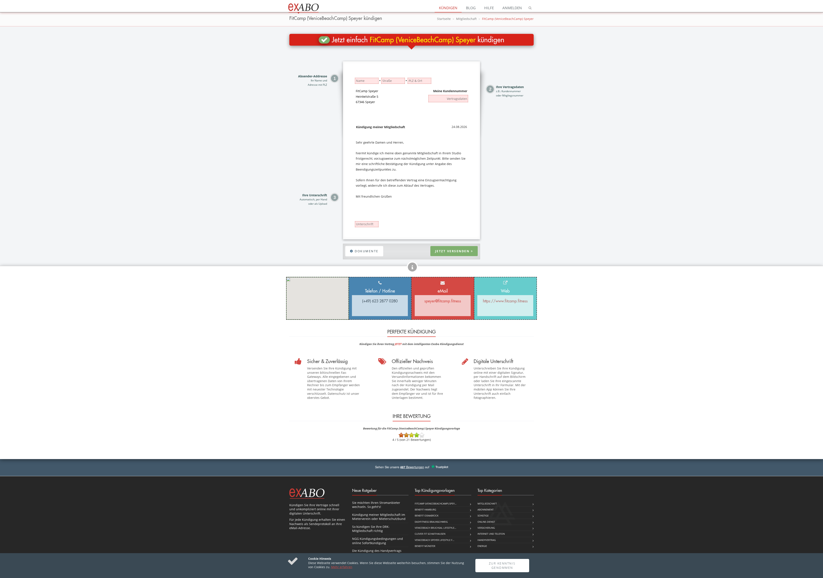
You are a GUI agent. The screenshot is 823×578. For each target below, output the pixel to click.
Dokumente (365, 251)
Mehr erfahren (341, 567)
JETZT (398, 344)
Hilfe (489, 7)
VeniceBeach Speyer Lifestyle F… (434, 540)
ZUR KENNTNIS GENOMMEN (502, 565)
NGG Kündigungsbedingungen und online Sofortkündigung (377, 541)
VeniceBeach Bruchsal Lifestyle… (435, 527)
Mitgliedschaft (466, 19)
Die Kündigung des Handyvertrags (376, 551)
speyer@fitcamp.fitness (442, 301)
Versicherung (486, 527)
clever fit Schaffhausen (430, 533)
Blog (471, 7)
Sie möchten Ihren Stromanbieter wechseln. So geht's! (376, 505)
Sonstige (483, 515)
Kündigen (448, 7)
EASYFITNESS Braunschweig (431, 521)
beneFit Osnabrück (427, 515)
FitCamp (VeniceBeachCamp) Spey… (436, 503)
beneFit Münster (425, 546)
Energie (482, 546)
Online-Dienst (486, 521)
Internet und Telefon (491, 533)
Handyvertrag (487, 540)
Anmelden (512, 7)
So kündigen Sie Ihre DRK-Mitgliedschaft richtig (371, 529)
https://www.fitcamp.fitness (505, 301)
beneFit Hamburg (425, 509)
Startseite (444, 19)
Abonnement (486, 509)
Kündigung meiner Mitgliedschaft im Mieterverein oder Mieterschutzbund (378, 517)
